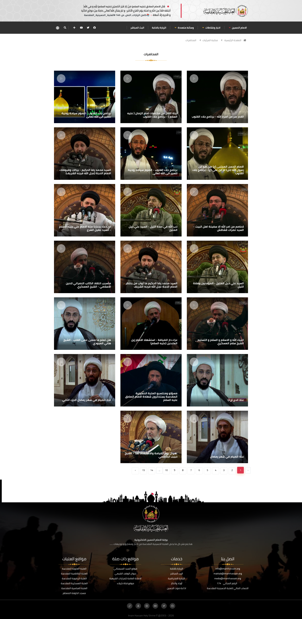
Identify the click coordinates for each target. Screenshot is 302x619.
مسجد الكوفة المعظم (74, 593)
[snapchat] (138, 606)
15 (143, 470)
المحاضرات (190, 40)
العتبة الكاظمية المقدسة (74, 573)
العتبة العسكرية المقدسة (74, 583)
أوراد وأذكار (176, 583)
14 (151, 470)
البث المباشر (137, 27)
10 (166, 470)
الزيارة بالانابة (159, 27)
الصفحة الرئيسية (232, 40)
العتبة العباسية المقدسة (74, 588)
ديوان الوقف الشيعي (125, 573)
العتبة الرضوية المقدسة (74, 578)
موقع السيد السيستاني (125, 568)
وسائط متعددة (185, 27)
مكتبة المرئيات (210, 40)
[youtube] (81, 27)
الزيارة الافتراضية (176, 578)
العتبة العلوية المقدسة (74, 568)
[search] (65, 27)
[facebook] (95, 27)
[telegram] (147, 606)
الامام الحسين (239, 27)
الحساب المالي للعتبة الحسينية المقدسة (228, 588)
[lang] (57, 28)
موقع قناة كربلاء (125, 583)
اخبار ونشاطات (212, 27)
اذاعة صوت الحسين (176, 588)
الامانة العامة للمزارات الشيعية (125, 578)
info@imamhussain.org (227, 568)
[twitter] (88, 27)
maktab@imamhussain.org (228, 573)
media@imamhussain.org (227, 578)
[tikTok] (129, 606)
